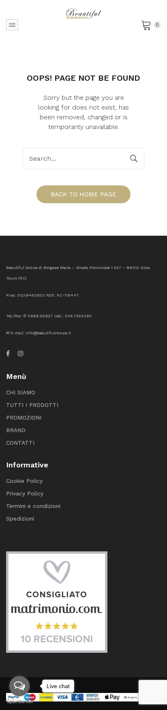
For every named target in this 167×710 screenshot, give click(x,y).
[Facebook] (8, 354)
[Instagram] (21, 354)
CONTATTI (20, 442)
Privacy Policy (24, 493)
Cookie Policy (24, 481)
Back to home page (83, 194)
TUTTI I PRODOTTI (32, 405)
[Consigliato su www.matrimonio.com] (56, 601)
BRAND (16, 430)
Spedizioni (20, 518)
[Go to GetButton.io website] (19, 701)
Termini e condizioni (33, 506)
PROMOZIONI (23, 417)
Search (134, 158)
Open (12, 24)
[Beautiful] (83, 13)
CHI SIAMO (20, 392)
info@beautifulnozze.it (48, 333)
